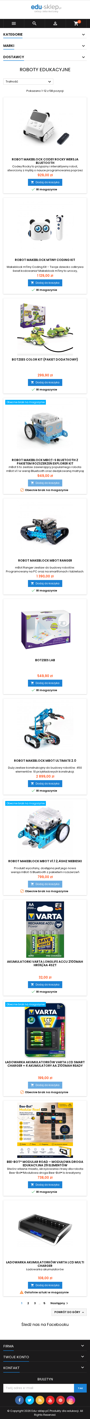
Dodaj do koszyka (45, 182)
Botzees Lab (45, 660)
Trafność (29, 81)
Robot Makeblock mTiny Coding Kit (45, 260)
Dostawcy (13, 56)
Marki (8, 45)
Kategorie (12, 34)
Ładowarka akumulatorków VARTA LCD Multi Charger (45, 1264)
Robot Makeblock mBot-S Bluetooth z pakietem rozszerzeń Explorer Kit (45, 462)
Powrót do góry (69, 1312)
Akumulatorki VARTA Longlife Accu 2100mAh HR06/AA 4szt (45, 963)
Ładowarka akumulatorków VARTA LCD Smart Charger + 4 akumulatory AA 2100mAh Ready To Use (45, 1065)
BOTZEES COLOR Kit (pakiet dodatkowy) (45, 359)
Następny (59, 1303)
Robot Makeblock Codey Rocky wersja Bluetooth (45, 161)
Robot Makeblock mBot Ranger (45, 560)
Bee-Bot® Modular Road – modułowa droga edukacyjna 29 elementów (45, 1163)
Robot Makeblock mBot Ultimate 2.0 (45, 760)
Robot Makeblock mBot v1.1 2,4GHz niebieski (45, 861)
